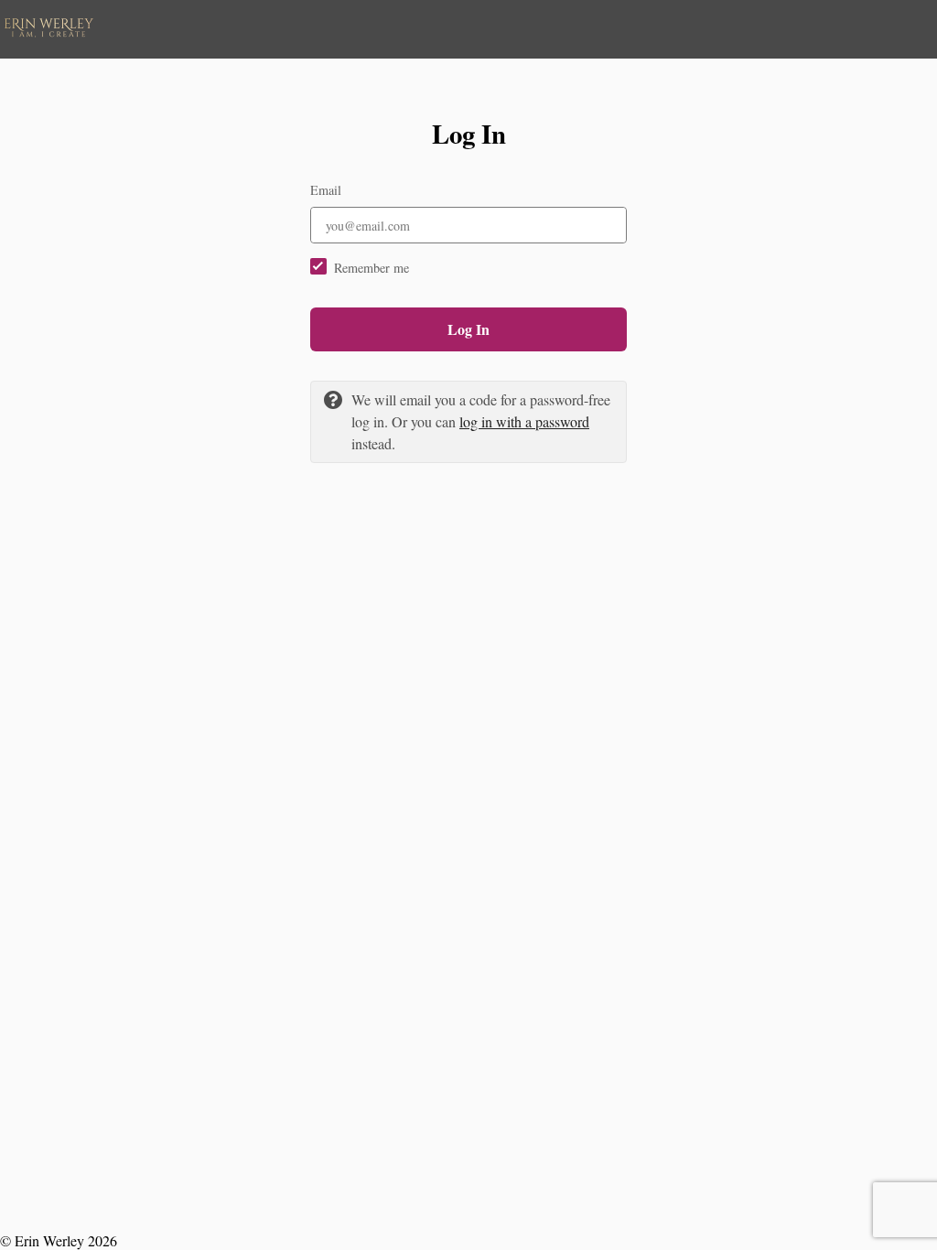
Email (325, 190)
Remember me (371, 267)
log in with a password (524, 421)
